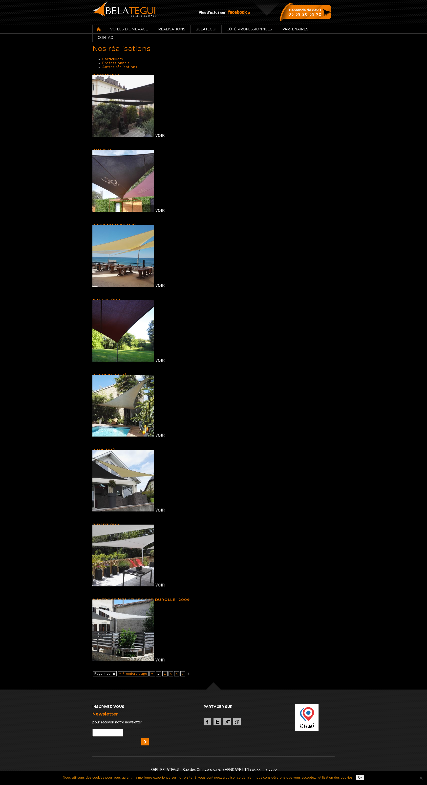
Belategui (205, 29)
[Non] (420, 778)
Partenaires (295, 29)
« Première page (133, 673)
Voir (160, 136)
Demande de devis (307, 11)
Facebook (207, 721)
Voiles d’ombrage (129, 29)
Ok (360, 777)
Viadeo (237, 721)
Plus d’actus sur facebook (224, 12)
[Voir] (123, 136)
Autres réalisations (119, 67)
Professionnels (116, 63)
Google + (227, 721)
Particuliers (112, 59)
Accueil (98, 29)
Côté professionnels (249, 29)
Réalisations (171, 29)
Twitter (217, 721)
